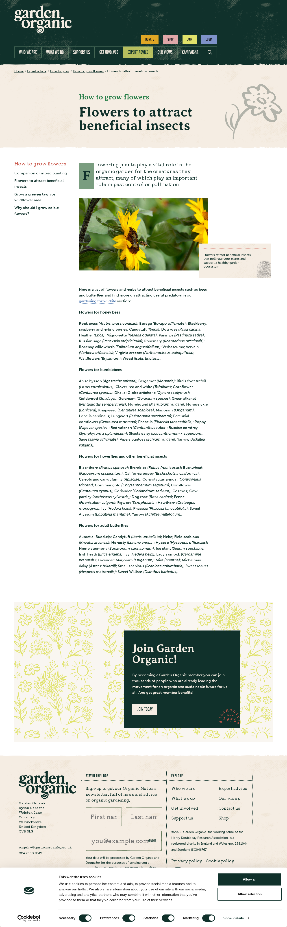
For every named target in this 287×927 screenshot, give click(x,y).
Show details (233, 918)
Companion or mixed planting (40, 173)
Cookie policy (220, 860)
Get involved (108, 52)
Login (209, 39)
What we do (55, 52)
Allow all (249, 879)
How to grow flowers (40, 163)
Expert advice (138, 52)
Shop (170, 39)
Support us (81, 52)
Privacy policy (186, 860)
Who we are (28, 52)
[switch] (128, 918)
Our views (165, 52)
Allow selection (250, 894)
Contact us (229, 808)
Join (189, 39)
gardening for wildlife (97, 301)
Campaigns (190, 52)
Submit (152, 840)
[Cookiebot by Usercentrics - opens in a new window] (29, 918)
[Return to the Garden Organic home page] (43, 32)
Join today (145, 709)
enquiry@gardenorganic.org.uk (45, 847)
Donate (149, 39)
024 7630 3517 (30, 853)
